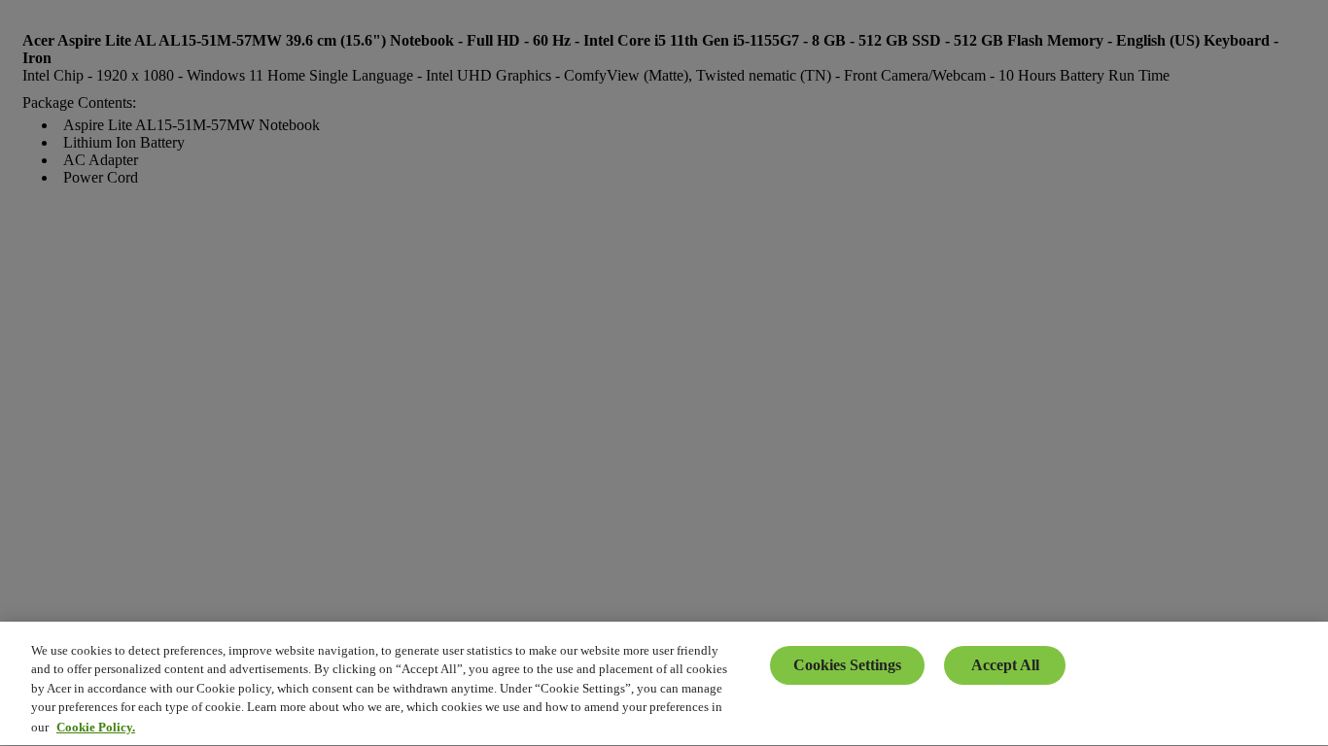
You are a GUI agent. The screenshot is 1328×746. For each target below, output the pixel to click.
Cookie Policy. (95, 726)
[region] (664, 684)
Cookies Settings (847, 665)
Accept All (1005, 665)
